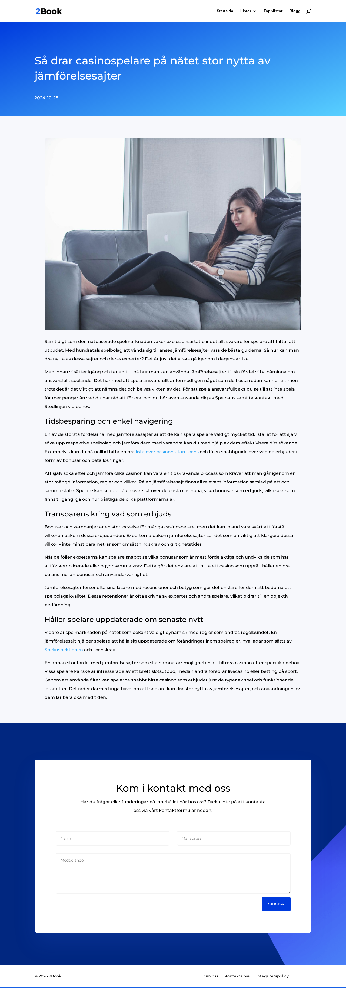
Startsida (225, 11)
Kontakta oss (237, 976)
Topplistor (273, 11)
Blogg (295, 11)
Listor (245, 11)
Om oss (211, 976)
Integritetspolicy (272, 976)
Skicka (276, 903)
